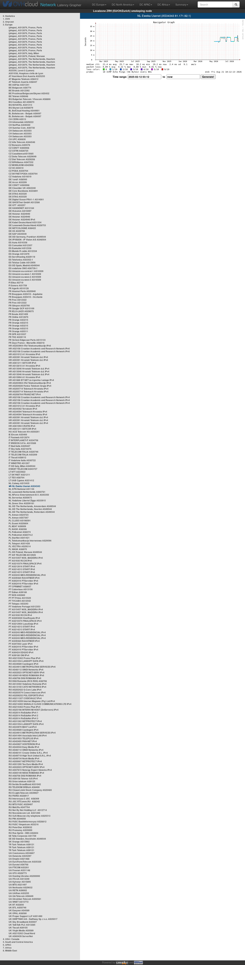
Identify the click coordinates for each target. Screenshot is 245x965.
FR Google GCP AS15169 (21, 308)
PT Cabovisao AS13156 (21, 589)
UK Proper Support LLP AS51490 (25, 916)
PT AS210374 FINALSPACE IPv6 (25, 563)
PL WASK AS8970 (18, 549)
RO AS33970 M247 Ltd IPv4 (23, 726)
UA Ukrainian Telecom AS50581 (25, 898)
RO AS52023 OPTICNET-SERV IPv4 (26, 767)
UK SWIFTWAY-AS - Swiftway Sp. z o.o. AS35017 (33, 919)
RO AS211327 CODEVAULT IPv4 (25, 698)
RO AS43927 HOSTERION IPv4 (24, 744)
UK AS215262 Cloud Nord (22, 933)
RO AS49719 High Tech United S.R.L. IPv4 (30, 755)
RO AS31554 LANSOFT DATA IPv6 (26, 661)
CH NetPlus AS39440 (19, 124)
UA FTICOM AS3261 (19, 867)
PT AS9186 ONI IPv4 (19, 655)
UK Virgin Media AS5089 (21, 930)
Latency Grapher (60, 4)
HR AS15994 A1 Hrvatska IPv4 (24, 377)
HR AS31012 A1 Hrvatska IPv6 (24, 354)
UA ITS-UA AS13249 (19, 878)
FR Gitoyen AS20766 (19, 305)
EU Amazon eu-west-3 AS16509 (25, 279)
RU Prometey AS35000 (20, 830)
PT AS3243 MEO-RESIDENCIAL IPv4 (27, 632)
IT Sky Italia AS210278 (20, 448)
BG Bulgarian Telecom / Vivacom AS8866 (30, 99)
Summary (180, 4)
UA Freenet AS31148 (19, 870)
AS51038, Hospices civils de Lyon (26, 73)
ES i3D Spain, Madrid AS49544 (24, 265)
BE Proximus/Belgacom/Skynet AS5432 (29, 93)
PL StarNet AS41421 (19, 537)
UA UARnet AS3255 (19, 893)
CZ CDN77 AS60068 (19, 147)
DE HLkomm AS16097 (20, 210)
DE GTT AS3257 (17, 205)
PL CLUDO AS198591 (20, 520)
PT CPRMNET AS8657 (20, 586)
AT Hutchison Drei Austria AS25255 (27, 76)
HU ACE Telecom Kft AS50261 (24, 431)
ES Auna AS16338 (18, 242)
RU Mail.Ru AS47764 (19, 807)
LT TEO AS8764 (16, 477)
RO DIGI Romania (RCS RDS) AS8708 (28, 681)
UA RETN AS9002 (18, 890)
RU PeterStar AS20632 (20, 827)
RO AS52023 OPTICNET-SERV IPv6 (26, 672)
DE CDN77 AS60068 (19, 185)
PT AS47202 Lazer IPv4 (20, 643)
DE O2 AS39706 (17, 231)
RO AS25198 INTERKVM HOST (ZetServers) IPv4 (33, 709)
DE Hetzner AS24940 (19, 213)
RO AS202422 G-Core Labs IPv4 (25, 689)
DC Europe (98, 4)
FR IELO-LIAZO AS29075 (21, 311)
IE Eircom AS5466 (18, 434)
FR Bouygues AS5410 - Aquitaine (26, 294)
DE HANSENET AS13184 (21, 208)
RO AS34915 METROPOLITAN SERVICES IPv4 (32, 732)
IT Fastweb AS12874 (19, 437)
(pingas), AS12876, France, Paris (25, 27)
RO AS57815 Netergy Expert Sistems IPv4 (30, 769)
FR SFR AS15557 (17, 334)
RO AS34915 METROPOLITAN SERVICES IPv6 (32, 666)
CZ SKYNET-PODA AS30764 (23, 173)
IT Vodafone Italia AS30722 (22, 460)
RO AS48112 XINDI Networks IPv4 (26, 749)
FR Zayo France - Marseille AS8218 (26, 342)
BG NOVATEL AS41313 (20, 104)
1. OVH (6, 18)
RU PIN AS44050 (17, 818)
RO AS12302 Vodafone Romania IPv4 (27, 683)
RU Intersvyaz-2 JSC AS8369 (24, 798)
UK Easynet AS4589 (19, 910)
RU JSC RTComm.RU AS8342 (24, 801)
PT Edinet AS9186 (18, 592)
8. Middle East (10, 950)
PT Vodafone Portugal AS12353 (24, 606)
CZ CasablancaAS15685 (21, 153)
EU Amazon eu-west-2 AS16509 (25, 276)
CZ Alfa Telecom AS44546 (22, 142)
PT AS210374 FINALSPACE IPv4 (25, 620)
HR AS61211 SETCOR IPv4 (22, 428)
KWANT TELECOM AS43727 (23, 468)
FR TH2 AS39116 (17, 337)
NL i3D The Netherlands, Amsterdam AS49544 (32, 506)
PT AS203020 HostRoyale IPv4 (24, 618)
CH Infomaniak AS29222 (21, 122)
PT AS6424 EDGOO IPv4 (21, 652)
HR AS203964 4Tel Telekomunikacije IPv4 (30, 382)
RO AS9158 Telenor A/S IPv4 (23, 778)
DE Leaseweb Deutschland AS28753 (27, 225)
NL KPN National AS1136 (21, 489)
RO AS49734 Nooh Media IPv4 (24, 758)
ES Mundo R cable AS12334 (23, 251)
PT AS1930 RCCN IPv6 (20, 560)
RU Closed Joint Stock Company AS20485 (30, 790)
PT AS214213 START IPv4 (22, 626)
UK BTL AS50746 (17, 907)
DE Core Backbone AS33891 (23, 190)
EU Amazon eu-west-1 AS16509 (25, 274)
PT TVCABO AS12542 (20, 600)
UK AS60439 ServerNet (21, 936)
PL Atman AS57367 (19, 517)
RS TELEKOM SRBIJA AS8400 (24, 787)
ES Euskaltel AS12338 (20, 248)
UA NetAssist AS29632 (20, 887)
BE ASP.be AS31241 (19, 84)
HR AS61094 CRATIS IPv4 (22, 425)
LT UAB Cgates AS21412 (21, 480)
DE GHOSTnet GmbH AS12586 (24, 202)
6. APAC (7, 944)
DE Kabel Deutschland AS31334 (25, 222)
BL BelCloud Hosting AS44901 (24, 110)
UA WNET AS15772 (19, 901)
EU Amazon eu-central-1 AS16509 (26, 271)
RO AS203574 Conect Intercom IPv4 (27, 692)
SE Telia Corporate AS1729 (22, 835)
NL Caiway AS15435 (19, 483)
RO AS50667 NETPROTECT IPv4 (25, 761)
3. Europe (8, 24)
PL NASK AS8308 (18, 529)
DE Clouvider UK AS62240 (22, 188)
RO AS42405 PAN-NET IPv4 (23, 741)
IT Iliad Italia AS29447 (19, 446)
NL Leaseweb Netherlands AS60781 (27, 491)
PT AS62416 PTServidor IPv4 (23, 646)
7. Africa (7, 947)
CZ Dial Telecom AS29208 (22, 159)
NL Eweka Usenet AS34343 (26, 486)
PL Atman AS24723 (19, 514)
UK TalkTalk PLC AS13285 (22, 924)
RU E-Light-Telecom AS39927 (24, 792)
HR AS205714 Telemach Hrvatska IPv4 (28, 388)
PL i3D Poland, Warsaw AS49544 (25, 552)
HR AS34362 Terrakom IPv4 (23, 408)
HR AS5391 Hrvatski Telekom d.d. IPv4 (28, 417)
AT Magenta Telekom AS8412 (23, 79)
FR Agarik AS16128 (19, 288)
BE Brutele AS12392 (19, 90)
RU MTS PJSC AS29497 (21, 804)
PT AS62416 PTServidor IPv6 (23, 580)
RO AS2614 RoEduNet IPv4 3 (23, 718)
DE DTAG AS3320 (18, 193)
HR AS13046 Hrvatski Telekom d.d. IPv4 (29, 368)
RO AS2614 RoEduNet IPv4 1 (23, 712)
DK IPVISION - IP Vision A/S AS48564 (27, 239)
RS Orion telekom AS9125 (22, 781)
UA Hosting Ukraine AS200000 (24, 876)
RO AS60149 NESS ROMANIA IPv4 (26, 772)
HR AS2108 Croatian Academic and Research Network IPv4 (39, 397)
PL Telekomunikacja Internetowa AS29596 (30, 540)
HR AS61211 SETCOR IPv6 (22, 362)
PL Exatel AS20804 (18, 523)
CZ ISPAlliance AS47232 (21, 162)
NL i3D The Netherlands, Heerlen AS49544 (30, 509)
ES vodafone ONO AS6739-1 (23, 268)
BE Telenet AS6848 (18, 96)
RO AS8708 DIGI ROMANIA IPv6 (25, 678)
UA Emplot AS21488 (19, 858)
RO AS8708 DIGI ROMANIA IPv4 (25, 775)
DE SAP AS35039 (18, 233)
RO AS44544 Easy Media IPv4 (24, 747)
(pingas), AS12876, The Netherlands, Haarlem (32, 59)
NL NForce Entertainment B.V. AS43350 (29, 494)
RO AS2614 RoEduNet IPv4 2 (23, 715)
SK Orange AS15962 (19, 841)
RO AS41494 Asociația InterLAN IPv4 (28, 735)
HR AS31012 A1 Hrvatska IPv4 (24, 405)
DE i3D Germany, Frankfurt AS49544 (27, 236)
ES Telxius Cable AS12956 (22, 262)
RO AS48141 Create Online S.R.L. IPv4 (28, 752)
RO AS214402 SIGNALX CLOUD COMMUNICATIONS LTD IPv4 (40, 704)
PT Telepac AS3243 (18, 603)
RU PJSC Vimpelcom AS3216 (24, 824)
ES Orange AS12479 (19, 253)
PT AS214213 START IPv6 (22, 569)
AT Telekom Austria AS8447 (23, 81)
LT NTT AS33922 (17, 471)
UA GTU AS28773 (18, 873)
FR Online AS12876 (18, 317)
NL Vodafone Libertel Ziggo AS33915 (27, 500)
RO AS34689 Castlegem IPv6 (23, 663)
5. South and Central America (18, 941)
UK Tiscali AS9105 (18, 927)
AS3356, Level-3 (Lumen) (21, 70)
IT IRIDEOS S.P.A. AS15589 (22, 443)
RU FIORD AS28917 (19, 795)
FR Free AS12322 (18, 299)
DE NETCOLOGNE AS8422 (22, 228)
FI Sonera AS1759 (18, 285)
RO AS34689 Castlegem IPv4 (23, 729)
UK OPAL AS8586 (18, 913)
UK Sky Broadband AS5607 (23, 921)
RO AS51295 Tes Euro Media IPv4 (26, 764)
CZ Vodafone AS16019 (20, 176)
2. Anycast (8, 21)
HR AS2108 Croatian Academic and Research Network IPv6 (39, 348)
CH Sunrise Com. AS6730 (22, 127)
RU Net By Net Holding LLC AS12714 (28, 810)
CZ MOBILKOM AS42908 (21, 165)
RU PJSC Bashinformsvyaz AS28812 (27, 821)
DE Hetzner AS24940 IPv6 (22, 219)
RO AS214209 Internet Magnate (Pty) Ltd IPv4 (32, 701)
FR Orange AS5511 (18, 331)
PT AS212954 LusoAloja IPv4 (23, 623)
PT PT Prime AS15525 (20, 597)
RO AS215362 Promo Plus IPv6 (24, 658)
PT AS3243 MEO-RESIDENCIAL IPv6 (27, 575)
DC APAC (145, 4)
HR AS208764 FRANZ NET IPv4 (25, 394)
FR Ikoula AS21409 (18, 314)
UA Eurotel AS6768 (18, 864)
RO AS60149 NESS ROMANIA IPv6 (26, 675)
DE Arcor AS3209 (18, 182)
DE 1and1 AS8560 (18, 179)
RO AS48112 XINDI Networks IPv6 (26, 669)
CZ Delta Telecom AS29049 (22, 156)
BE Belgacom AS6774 (20, 87)
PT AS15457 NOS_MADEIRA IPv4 (26, 609)
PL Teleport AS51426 (19, 543)
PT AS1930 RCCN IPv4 (20, 615)
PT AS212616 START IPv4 (22, 566)
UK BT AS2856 (16, 904)
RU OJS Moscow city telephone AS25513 (29, 815)
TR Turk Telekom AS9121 (21, 844)
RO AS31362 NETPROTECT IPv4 (25, 721)
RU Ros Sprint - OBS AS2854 (23, 833)
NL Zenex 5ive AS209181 (21, 503)
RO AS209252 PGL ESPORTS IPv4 (26, 695)
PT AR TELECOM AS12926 (22, 554)
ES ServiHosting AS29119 (22, 256)
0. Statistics (9, 16)
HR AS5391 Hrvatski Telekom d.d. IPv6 (28, 357)
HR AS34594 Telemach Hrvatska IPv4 (28, 411)
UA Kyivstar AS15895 (20, 881)
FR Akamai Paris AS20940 (22, 291)
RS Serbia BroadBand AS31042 (25, 784)
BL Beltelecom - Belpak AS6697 (25, 113)
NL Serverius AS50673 (20, 497)
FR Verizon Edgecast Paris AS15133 (27, 339)
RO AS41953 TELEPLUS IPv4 (23, 738)
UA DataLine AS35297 (20, 855)
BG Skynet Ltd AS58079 (21, 107)
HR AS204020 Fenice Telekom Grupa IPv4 (30, 385)
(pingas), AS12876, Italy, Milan (24, 53)
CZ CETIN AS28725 (18, 150)
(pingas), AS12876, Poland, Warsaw (27, 56)
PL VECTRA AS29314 (20, 546)
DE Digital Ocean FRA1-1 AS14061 (26, 199)
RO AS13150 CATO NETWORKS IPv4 (27, 686)
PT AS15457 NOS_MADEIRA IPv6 (26, 557)
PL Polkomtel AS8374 (20, 532)
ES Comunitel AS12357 (20, 245)
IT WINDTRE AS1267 (19, 463)
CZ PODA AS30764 (18, 170)
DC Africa (162, 4)
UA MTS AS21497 (18, 884)
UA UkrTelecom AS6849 (21, 896)
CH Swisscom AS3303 (20, 130)
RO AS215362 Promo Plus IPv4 (24, 706)
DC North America (122, 4)
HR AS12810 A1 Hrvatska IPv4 (24, 365)
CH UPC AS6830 (17, 139)
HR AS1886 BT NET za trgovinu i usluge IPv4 (31, 380)
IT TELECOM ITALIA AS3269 (23, 454)
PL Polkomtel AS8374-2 (21, 534)
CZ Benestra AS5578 (19, 145)
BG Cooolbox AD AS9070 (21, 102)
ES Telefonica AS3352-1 (21, 259)
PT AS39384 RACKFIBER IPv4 (24, 640)
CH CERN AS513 (17, 119)
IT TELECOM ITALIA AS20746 (23, 451)
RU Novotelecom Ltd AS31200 (24, 812)
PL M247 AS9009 (17, 526)
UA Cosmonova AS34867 (22, 853)
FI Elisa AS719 (16, 282)
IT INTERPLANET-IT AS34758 (23, 440)
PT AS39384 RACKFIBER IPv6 (24, 577)
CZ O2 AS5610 (16, 167)
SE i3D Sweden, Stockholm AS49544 (27, 838)
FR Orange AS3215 (18, 319)
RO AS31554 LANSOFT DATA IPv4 (26, 724)
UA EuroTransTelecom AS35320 (25, 861)
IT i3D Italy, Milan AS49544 (22, 466)
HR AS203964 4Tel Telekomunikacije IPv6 (30, 345)
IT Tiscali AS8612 (17, 457)
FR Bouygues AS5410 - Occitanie (26, 296)
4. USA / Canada (11, 939)
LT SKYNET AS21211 (19, 474)
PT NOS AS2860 (17, 595)
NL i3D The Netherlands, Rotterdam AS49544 (32, 511)
